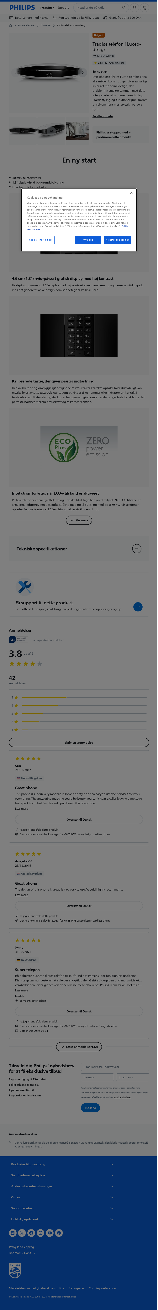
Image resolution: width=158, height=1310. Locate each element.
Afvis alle (86, 240)
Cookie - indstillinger (39, 240)
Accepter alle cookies (116, 240)
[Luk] (130, 193)
